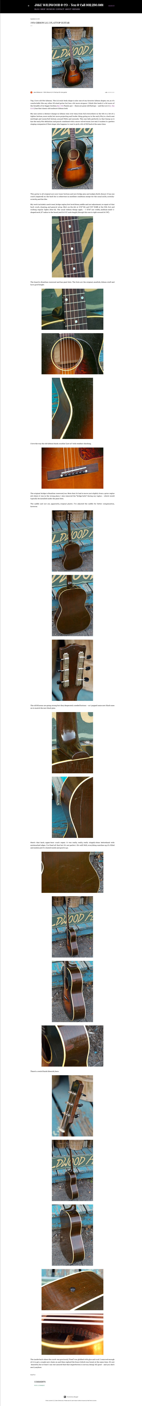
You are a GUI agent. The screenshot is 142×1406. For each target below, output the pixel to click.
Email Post (32, 1374)
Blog (37, 9)
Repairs (76, 9)
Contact (60, 9)
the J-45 (60, 106)
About (68, 9)
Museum (50, 9)
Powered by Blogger (72, 1397)
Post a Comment (39, 1385)
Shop (42, 9)
